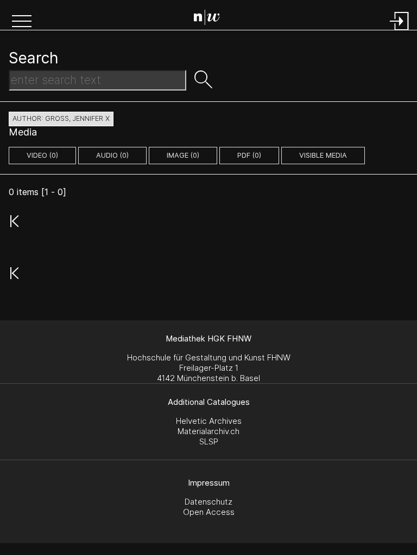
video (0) (42, 155)
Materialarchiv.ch (208, 431)
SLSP (208, 441)
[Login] (400, 31)
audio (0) (112, 155)
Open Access (209, 512)
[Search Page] (211, 19)
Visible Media (323, 155)
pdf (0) (249, 155)
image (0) (183, 155)
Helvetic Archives (209, 421)
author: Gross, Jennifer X (61, 118)
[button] (22, 22)
